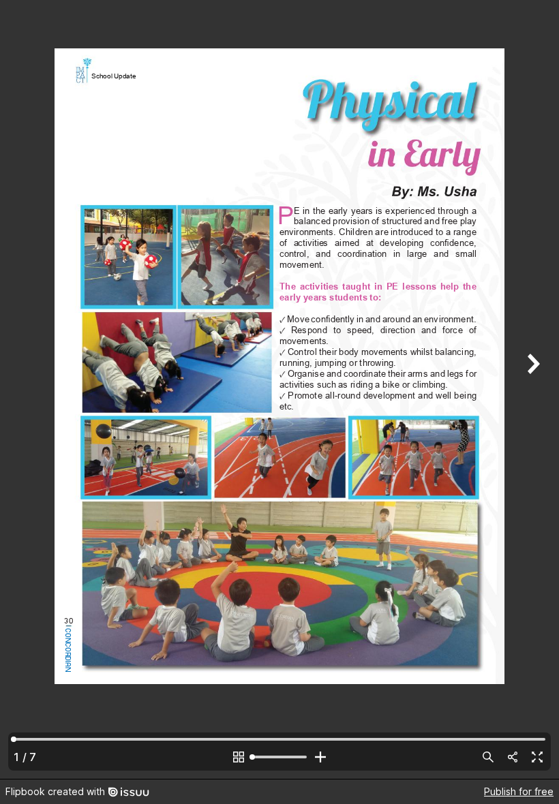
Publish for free (519, 791)
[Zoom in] (320, 757)
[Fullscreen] (537, 757)
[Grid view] (239, 757)
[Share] (513, 757)
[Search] (488, 757)
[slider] (279, 757)
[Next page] (531, 389)
